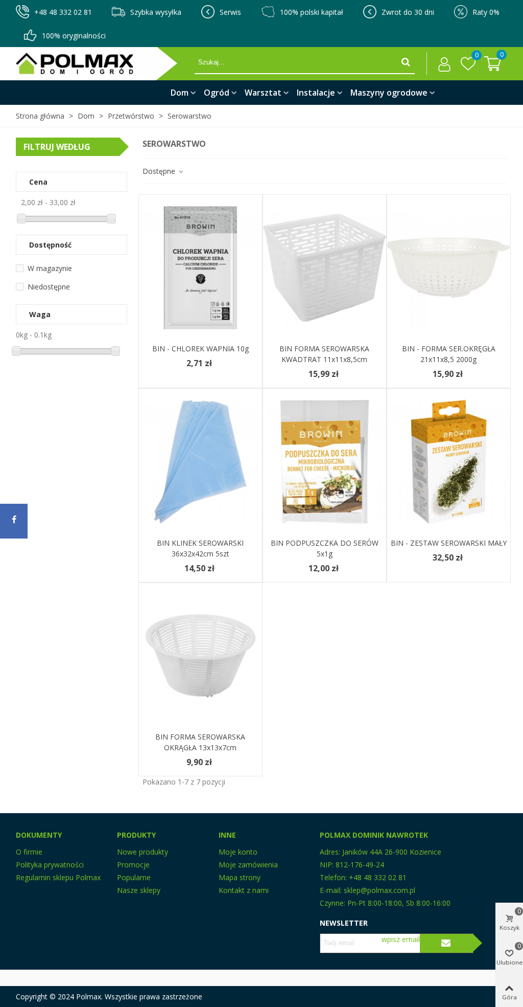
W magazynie (50, 268)
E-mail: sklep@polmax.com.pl (367, 890)
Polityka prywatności (50, 864)
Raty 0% (486, 12)
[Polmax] (105, 63)
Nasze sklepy (138, 890)
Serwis (230, 12)
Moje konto (238, 852)
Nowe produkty (142, 852)
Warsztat (263, 92)
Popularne (134, 877)
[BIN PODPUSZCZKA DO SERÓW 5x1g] (324, 461)
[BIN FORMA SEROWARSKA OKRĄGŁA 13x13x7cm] (200, 656)
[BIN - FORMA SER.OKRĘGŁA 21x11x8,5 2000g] (448, 267)
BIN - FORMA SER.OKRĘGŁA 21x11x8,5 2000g (448, 354)
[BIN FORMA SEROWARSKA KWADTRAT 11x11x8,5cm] (324, 267)
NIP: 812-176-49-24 (352, 864)
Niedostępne (49, 287)
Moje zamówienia (248, 864)
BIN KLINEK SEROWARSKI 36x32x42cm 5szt (200, 548)
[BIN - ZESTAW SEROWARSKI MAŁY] (448, 461)
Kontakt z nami (244, 890)
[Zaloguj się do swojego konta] (441, 64)
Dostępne (159, 171)
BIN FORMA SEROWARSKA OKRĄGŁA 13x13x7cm (200, 742)
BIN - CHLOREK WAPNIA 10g (200, 348)
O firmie (29, 852)
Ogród (216, 92)
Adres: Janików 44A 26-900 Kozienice (380, 852)
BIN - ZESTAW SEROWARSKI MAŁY (449, 543)
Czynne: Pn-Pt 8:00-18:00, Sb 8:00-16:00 (385, 903)
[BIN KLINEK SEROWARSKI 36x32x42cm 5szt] (200, 461)
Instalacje (316, 92)
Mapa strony (239, 877)
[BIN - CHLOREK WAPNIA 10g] (200, 267)
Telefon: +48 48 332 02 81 (363, 877)
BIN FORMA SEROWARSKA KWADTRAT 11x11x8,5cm (324, 354)
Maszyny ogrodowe (388, 92)
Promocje (133, 864)
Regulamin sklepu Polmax (58, 877)
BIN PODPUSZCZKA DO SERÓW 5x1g (324, 548)
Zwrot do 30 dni (408, 12)
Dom (179, 92)
